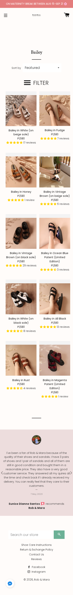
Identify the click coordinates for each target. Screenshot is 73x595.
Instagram (38, 572)
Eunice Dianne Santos (24, 504)
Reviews (36, 559)
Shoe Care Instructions (36, 545)
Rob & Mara (36, 508)
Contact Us (36, 554)
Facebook (38, 567)
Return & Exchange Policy (36, 549)
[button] (14, 142)
